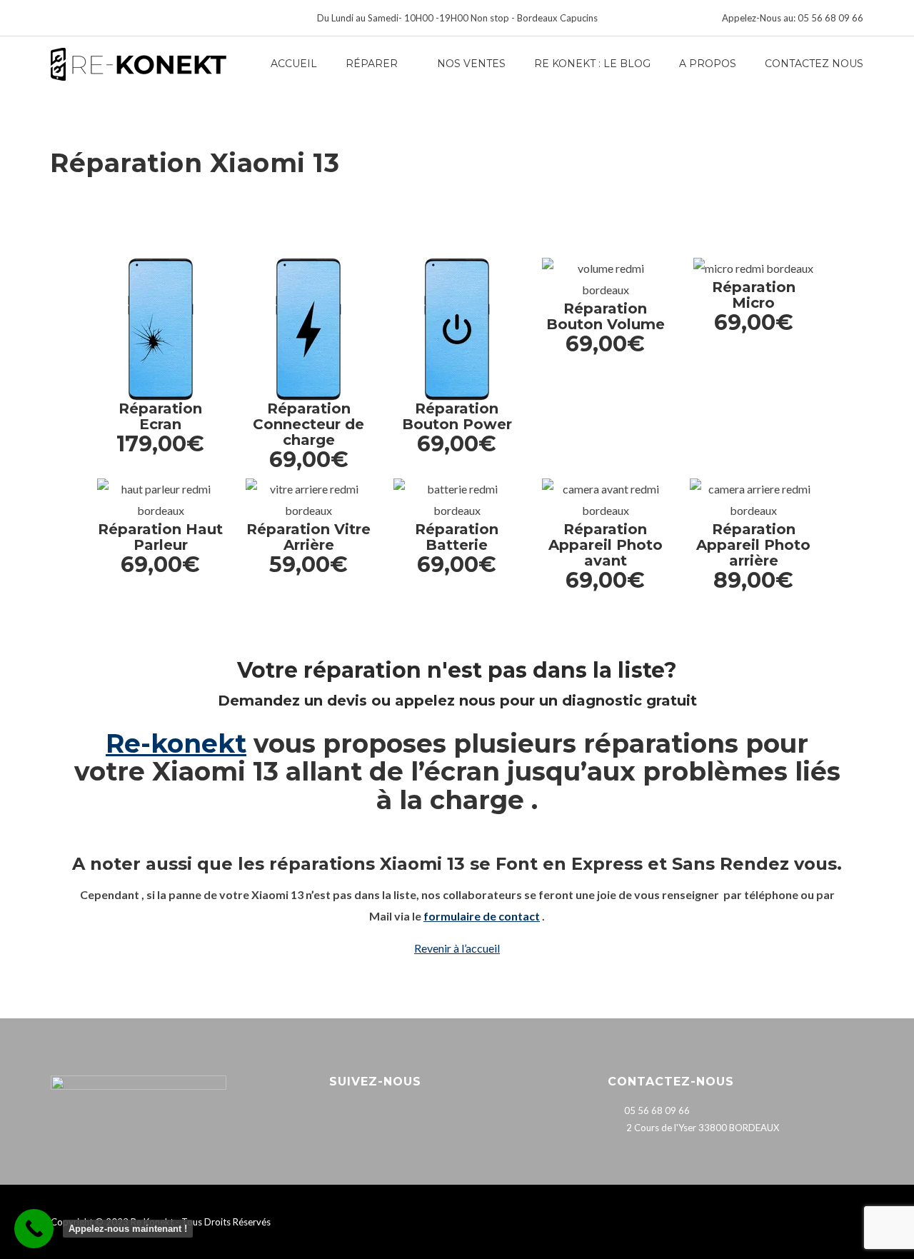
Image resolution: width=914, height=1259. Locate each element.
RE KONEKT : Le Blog (592, 63)
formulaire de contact (481, 916)
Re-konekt (176, 743)
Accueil (294, 63)
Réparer (372, 63)
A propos (707, 63)
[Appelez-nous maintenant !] (34, 1228)
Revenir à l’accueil (457, 948)
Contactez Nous (814, 63)
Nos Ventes (471, 63)
